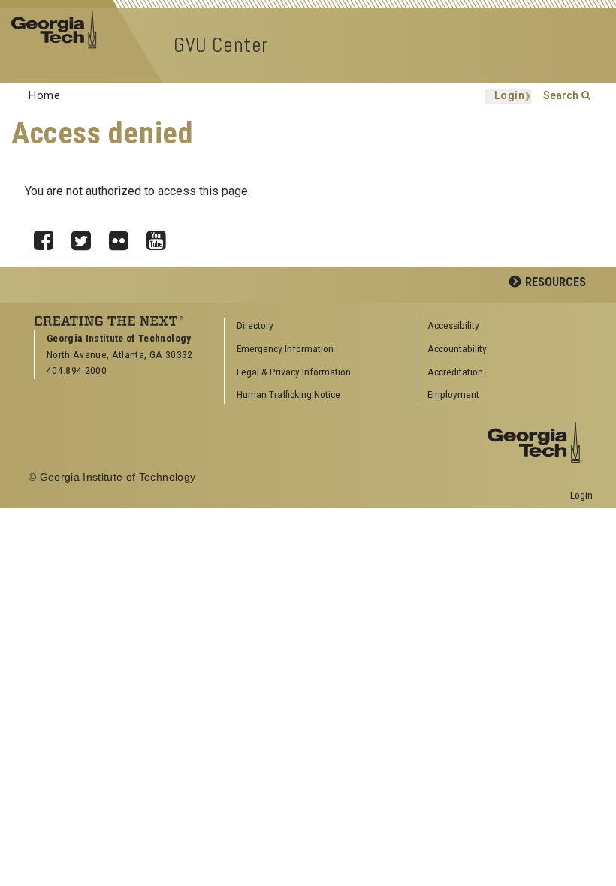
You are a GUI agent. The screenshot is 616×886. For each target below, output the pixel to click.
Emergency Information (285, 348)
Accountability (457, 348)
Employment (453, 394)
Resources (555, 282)
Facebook (49, 237)
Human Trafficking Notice (288, 394)
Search (560, 95)
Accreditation (455, 372)
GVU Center (221, 45)
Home (44, 95)
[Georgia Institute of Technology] (59, 29)
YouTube (161, 237)
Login (509, 96)
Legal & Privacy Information (294, 372)
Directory (255, 325)
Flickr (124, 237)
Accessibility (453, 325)
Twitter (86, 237)
